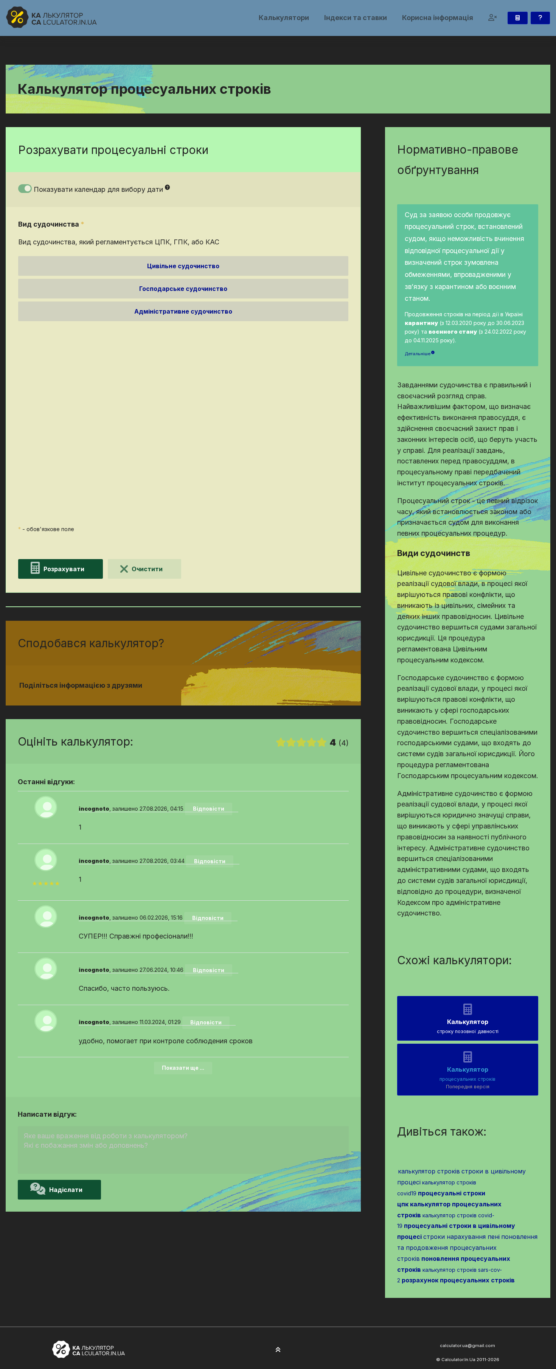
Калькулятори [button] (284, 18)
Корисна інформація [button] (437, 18)
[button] (493, 17)
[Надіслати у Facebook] (258, 685)
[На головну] (51, 17)
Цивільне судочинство (183, 266)
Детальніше (417, 353)
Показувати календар (98, 189)
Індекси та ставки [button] (355, 18)
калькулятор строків (429, 1171)
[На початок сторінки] (278, 1350)
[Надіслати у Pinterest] (276, 685)
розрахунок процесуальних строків (458, 1280)
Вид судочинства (51, 224)
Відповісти (208, 808)
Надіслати (65, 1189)
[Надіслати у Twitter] (267, 685)
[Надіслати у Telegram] (286, 685)
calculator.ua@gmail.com (467, 1345)
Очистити (147, 569)
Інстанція (37, 341)
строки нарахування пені (461, 1236)
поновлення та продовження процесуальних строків (467, 1247)
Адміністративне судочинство (183, 311)
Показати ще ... (183, 1067)
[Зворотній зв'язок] (540, 18)
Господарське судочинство (183, 288)
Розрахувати (63, 569)
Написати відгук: (47, 1114)
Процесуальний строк (59, 411)
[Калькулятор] (518, 18)
